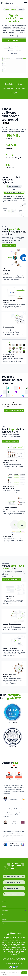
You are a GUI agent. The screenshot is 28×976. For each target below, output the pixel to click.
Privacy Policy (4, 974)
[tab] (8, 47)
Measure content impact (10, 648)
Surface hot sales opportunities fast (8, 355)
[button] (24, 3)
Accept (24, 972)
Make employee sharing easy (12, 624)
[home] (7, 3)
